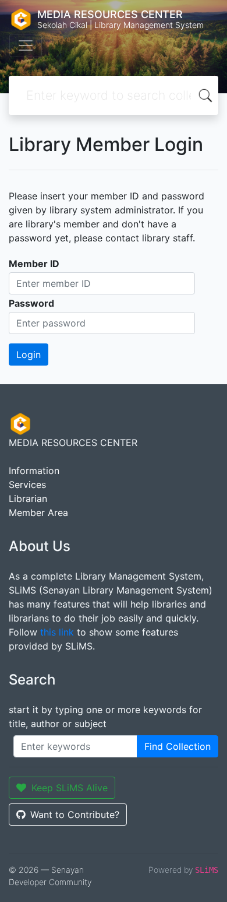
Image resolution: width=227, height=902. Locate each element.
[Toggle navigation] (25, 45)
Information (34, 470)
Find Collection (177, 746)
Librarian (28, 498)
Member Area (38, 512)
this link (57, 632)
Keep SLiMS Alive (69, 788)
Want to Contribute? (74, 814)
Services (27, 484)
